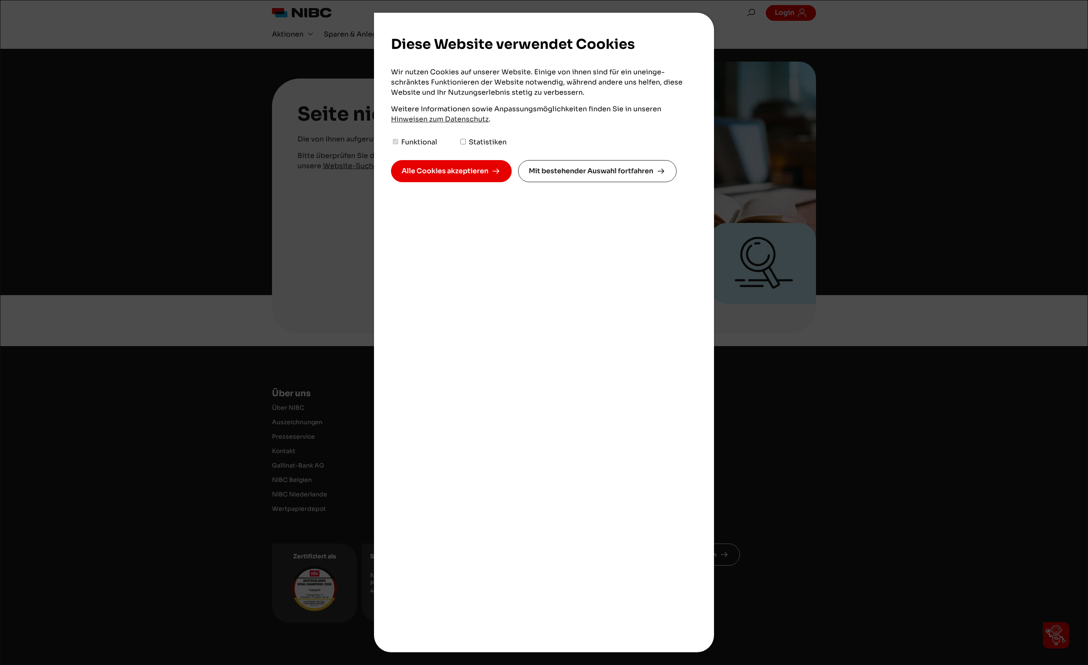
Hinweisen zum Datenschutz (440, 119)
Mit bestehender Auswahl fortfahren (591, 170)
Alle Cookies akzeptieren (445, 170)
